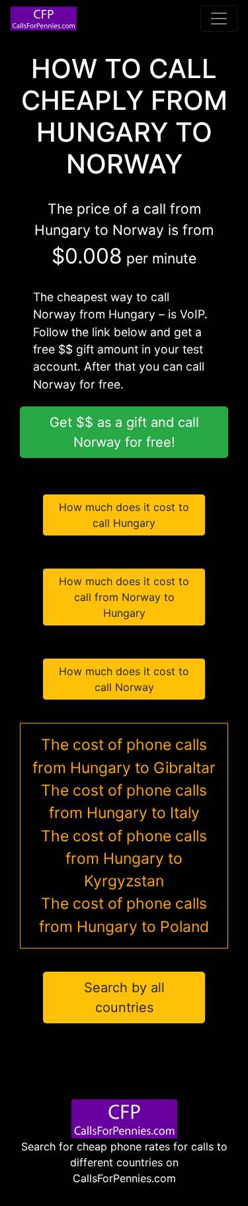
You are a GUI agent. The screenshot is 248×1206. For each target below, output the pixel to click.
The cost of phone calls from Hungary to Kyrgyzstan (124, 859)
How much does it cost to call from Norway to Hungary (124, 597)
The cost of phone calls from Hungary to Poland (124, 914)
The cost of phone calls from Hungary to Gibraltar (124, 755)
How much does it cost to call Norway (124, 679)
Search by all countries (124, 997)
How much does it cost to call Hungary (124, 515)
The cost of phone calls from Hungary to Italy (124, 801)
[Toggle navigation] (218, 18)
